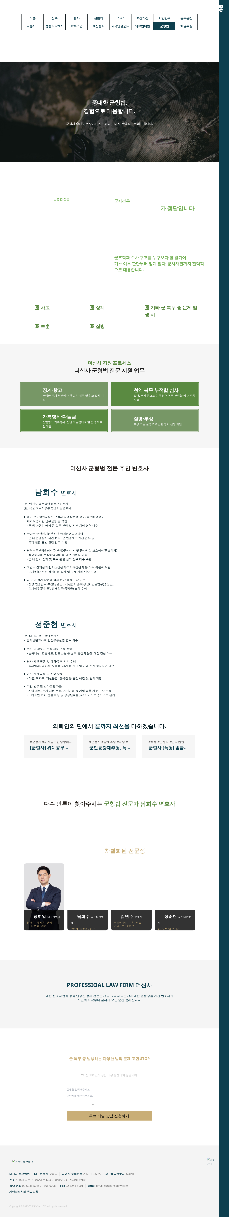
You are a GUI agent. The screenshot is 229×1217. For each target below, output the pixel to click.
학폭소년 (76, 26)
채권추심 (186, 26)
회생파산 (142, 18)
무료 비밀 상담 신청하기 (109, 1115)
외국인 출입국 (120, 26)
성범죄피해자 (54, 26)
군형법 (164, 26)
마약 (120, 18)
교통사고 (32, 26)
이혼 (33, 18)
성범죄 (98, 18)
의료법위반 (142, 26)
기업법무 (164, 18)
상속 (54, 18)
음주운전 (186, 18)
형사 (76, 18)
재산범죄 (98, 26)
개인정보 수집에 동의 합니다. (111, 1103)
